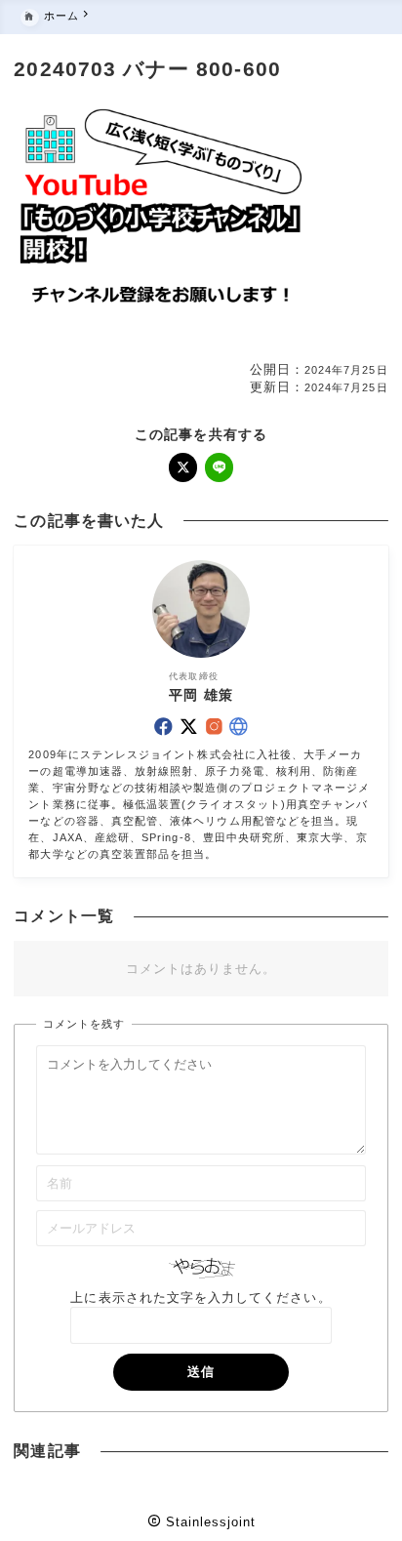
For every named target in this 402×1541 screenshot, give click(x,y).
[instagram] (214, 726)
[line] (219, 467)
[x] (183, 467)
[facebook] (163, 726)
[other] (238, 726)
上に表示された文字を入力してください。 (200, 1297)
